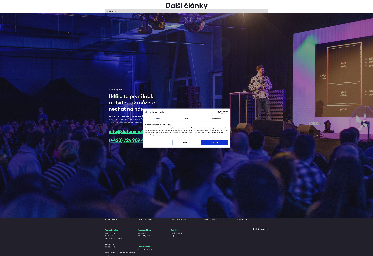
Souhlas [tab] (157, 118)
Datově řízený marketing (145, 219)
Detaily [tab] (186, 118)
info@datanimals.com (132, 131)
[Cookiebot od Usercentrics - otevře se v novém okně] (219, 112)
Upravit (185, 142)
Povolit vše (214, 142)
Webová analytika (242, 219)
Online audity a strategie (178, 219)
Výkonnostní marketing (211, 219)
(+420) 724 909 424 (129, 140)
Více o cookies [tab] (216, 118)
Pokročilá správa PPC (111, 219)
